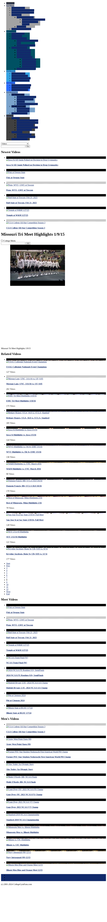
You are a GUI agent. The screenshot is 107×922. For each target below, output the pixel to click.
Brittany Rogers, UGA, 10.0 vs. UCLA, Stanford (27, 418)
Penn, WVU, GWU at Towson (19, 190)
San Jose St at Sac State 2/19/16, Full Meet (24, 520)
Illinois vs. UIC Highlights (17, 845)
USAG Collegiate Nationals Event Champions (26, 367)
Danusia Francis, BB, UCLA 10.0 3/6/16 (24, 486)
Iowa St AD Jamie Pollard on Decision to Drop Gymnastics (32, 165)
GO (28, 243)
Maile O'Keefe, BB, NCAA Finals (21, 782)
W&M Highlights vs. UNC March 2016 (23, 469)
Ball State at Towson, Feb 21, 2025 (21, 203)
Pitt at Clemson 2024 (15, 700)
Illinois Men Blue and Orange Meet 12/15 (24, 870)
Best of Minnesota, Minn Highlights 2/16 (24, 503)
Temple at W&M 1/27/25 (17, 215)
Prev (8, 566)
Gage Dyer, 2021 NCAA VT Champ (22, 807)
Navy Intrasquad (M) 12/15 (18, 857)
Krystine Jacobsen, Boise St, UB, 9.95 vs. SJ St (26, 554)
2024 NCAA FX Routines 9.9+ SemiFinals (24, 675)
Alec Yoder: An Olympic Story (19, 769)
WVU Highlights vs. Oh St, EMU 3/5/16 (23, 452)
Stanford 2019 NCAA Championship (22, 820)
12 (7, 589)
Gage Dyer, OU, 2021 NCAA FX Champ (24, 794)
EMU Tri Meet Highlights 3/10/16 (21, 401)
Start (8, 563)
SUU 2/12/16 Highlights (16, 537)
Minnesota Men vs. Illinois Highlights (22, 832)
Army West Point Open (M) (18, 744)
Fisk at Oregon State (15, 178)
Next (8, 591)
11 (7, 587)
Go (28, 146)
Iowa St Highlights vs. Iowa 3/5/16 (21, 435)
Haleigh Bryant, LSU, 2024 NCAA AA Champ (26, 688)
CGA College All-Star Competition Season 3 (25, 228)
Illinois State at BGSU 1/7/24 (18, 713)
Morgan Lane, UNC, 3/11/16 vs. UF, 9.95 (24, 384)
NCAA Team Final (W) (16, 663)
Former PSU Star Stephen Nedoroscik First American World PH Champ (38, 757)
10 (7, 584)
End (8, 594)
